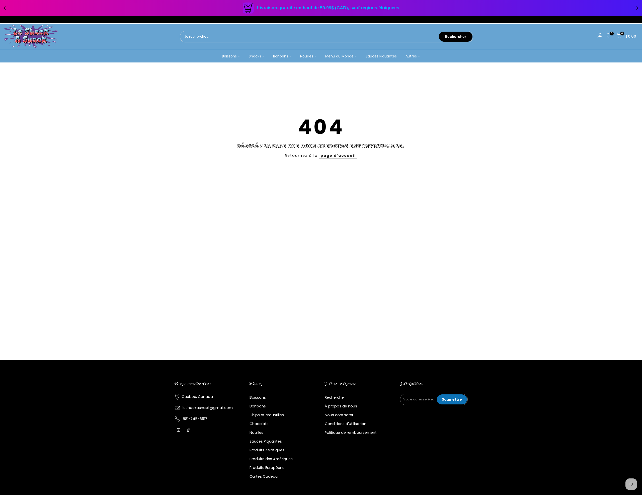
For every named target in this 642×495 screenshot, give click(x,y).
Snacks (255, 56)
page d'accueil (338, 155)
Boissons (229, 56)
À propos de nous (341, 406)
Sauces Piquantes (381, 56)
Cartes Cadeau (264, 476)
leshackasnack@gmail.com (208, 407)
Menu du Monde (339, 56)
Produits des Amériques (271, 458)
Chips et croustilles (267, 414)
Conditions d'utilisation (345, 423)
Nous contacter (339, 414)
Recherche (334, 397)
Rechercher (455, 36)
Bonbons (280, 56)
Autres (411, 56)
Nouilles (306, 56)
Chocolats (259, 423)
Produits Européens (267, 467)
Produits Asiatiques (267, 450)
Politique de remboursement (351, 432)
